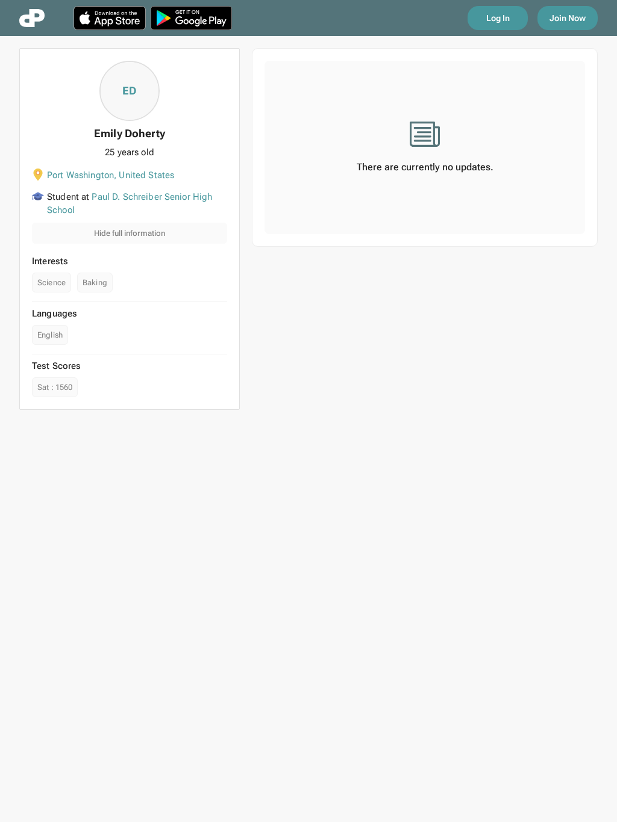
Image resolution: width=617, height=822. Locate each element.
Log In (498, 18)
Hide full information (129, 233)
